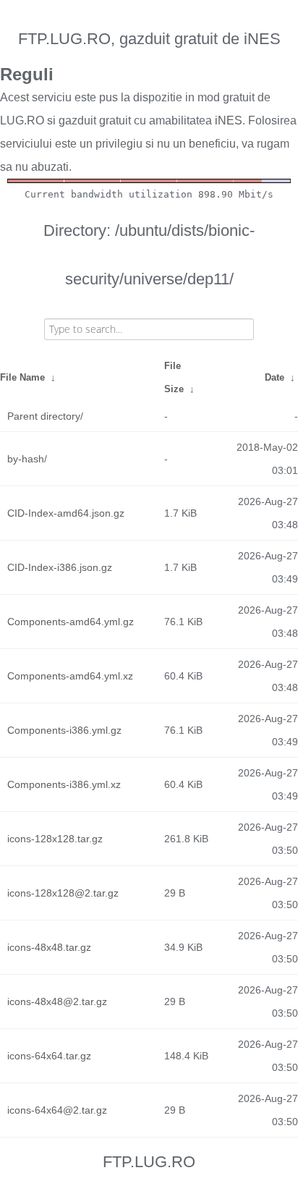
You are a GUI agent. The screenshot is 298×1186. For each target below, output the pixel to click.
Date (274, 377)
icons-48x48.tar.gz (49, 947)
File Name (22, 377)
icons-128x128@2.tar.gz (63, 893)
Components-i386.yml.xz (64, 784)
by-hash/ (27, 459)
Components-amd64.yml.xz (70, 676)
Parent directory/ (45, 416)
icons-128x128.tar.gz (55, 838)
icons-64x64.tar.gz (49, 1056)
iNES (228, 120)
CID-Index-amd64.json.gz (65, 513)
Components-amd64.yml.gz (70, 621)
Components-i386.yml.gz (64, 730)
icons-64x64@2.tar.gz (57, 1110)
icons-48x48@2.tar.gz (57, 1001)
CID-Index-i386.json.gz (59, 567)
